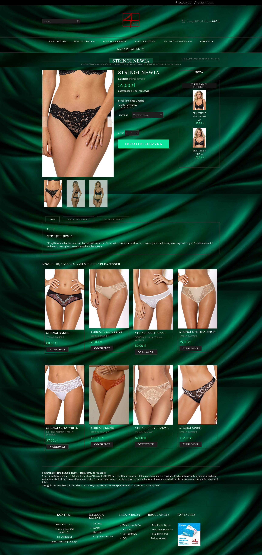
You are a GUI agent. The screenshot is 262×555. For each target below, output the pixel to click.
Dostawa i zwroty (113, 219)
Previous (45, 122)
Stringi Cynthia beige (197, 331)
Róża (132, 100)
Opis (52, 219)
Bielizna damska (112, 64)
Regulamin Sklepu (161, 525)
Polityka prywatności (162, 529)
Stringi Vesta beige (107, 331)
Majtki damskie (84, 41)
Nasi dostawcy (130, 533)
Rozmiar (123, 115)
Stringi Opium (190, 427)
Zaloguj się (184, 2)
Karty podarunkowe (131, 48)
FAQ (125, 538)
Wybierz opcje (57, 349)
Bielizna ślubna (144, 337)
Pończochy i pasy (115, 41)
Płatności (97, 532)
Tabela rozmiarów (127, 104)
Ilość (121, 133)
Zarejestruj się (206, 2)
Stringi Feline (102, 427)
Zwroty (96, 527)
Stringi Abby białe (150, 333)
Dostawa (97, 523)
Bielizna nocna (145, 41)
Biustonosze (57, 41)
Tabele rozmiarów (132, 525)
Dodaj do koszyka (143, 143)
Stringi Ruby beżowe (152, 428)
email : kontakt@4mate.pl (64, 541)
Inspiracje (207, 41)
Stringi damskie (153, 64)
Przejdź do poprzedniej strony (201, 59)
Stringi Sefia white (62, 427)
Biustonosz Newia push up (199, 116)
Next (110, 122)
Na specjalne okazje (178, 41)
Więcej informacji (78, 219)
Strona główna (90, 64)
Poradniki (127, 529)
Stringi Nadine (58, 333)
